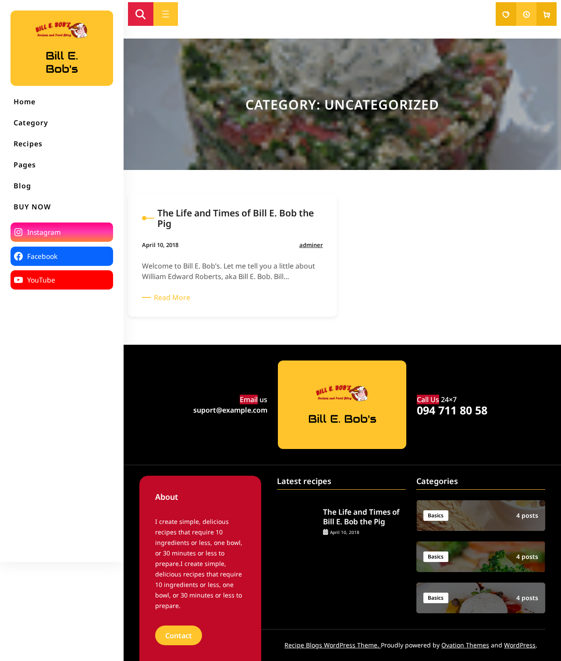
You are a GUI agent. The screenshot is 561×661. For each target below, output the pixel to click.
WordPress (520, 645)
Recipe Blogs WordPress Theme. (332, 645)
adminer (311, 245)
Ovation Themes (465, 645)
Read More (173, 297)
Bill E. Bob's (62, 62)
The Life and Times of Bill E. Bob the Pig (361, 517)
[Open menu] (165, 14)
